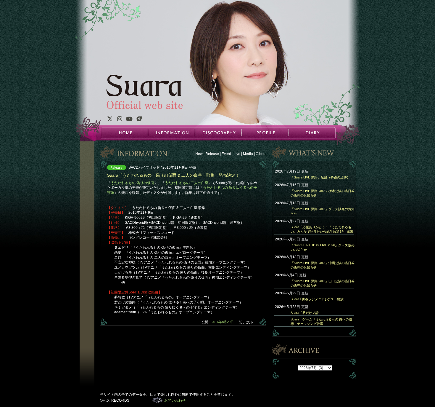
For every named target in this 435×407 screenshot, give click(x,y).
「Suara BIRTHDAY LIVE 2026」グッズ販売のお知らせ (323, 247)
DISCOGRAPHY (218, 132)
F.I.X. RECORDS (157, 400)
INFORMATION (171, 132)
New (199, 154)
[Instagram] (119, 120)
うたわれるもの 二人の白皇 (186, 183)
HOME (124, 132)
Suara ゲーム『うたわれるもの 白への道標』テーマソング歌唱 (321, 321)
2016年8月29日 (223, 322)
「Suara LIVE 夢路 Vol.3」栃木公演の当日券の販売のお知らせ (323, 193)
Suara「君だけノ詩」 (306, 313)
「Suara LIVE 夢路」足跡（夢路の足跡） (320, 177)
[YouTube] (129, 120)
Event (226, 154)
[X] (109, 120)
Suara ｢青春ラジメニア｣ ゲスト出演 (317, 299)
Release (212, 154)
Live (236, 154)
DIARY (311, 132)
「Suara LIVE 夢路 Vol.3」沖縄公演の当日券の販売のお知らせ (323, 265)
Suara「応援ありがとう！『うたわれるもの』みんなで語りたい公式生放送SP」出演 (322, 229)
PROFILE (264, 132)
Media (248, 154)
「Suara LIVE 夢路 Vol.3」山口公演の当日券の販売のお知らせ (323, 283)
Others (261, 154)
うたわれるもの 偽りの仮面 (132, 183)
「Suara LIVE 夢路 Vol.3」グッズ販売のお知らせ (323, 211)
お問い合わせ (175, 400)
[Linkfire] (139, 120)
